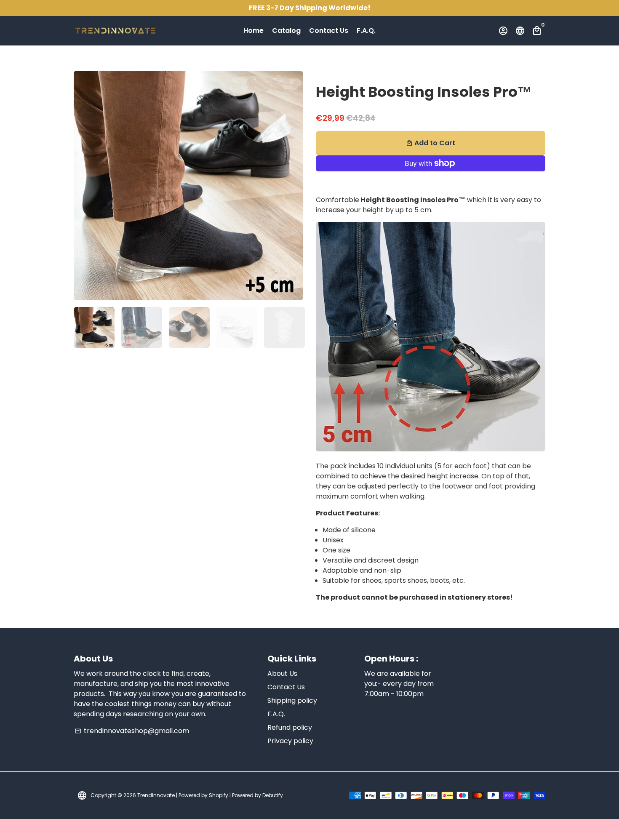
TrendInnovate (156, 795)
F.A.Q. (366, 30)
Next (292, 186)
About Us (282, 673)
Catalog (286, 30)
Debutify (272, 795)
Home (253, 30)
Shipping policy (292, 700)
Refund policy (289, 727)
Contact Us (328, 30)
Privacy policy (290, 741)
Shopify (218, 795)
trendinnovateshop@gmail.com (132, 731)
